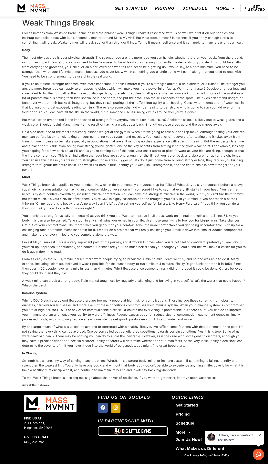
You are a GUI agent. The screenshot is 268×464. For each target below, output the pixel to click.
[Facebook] (103, 408)
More (222, 8)
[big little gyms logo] (132, 431)
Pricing (165, 8)
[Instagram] (115, 408)
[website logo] (33, 8)
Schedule (195, 8)
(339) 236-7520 (35, 442)
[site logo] (50, 403)
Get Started (131, 8)
